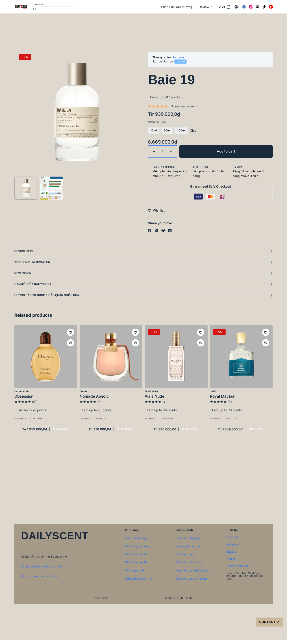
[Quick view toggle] (70, 342)
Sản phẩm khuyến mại (138, 578)
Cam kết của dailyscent (33, 284)
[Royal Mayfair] (241, 356)
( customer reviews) (183, 106)
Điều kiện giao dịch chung (191, 578)
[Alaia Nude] (176, 356)
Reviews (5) (22, 273)
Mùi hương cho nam (137, 546)
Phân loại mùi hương (176, 7)
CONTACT (269, 622)
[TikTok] (264, 7)
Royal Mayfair (222, 396)
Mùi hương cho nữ (136, 554)
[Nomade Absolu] (111, 356)
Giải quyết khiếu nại (188, 546)
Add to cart (259, 23)
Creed (213, 391)
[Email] (257, 7)
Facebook (232, 537)
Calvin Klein (21, 391)
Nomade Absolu (94, 396)
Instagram (232, 544)
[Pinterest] (163, 230)
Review (204, 7)
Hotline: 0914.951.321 (240, 566)
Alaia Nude (154, 396)
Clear (194, 130)
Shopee (231, 551)
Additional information (32, 262)
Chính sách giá (185, 554)
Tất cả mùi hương (135, 538)
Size (157, 122)
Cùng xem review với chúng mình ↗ (43, 566)
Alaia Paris (151, 391)
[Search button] (34, 9)
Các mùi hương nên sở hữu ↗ (39, 576)
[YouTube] (271, 7)
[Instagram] (250, 7)
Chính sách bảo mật (188, 538)
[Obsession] (45, 356)
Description (23, 251)
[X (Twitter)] (156, 230)
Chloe (83, 391)
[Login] (236, 7)
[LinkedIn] (170, 230)
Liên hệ (231, 558)
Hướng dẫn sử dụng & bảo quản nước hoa (46, 295)
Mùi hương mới (134, 570)
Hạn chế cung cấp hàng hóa (193, 570)
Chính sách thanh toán (189, 562)
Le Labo (178, 57)
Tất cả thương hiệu (136, 562)
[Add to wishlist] (70, 332)
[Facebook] (244, 7)
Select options (60, 429)
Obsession (23, 396)
